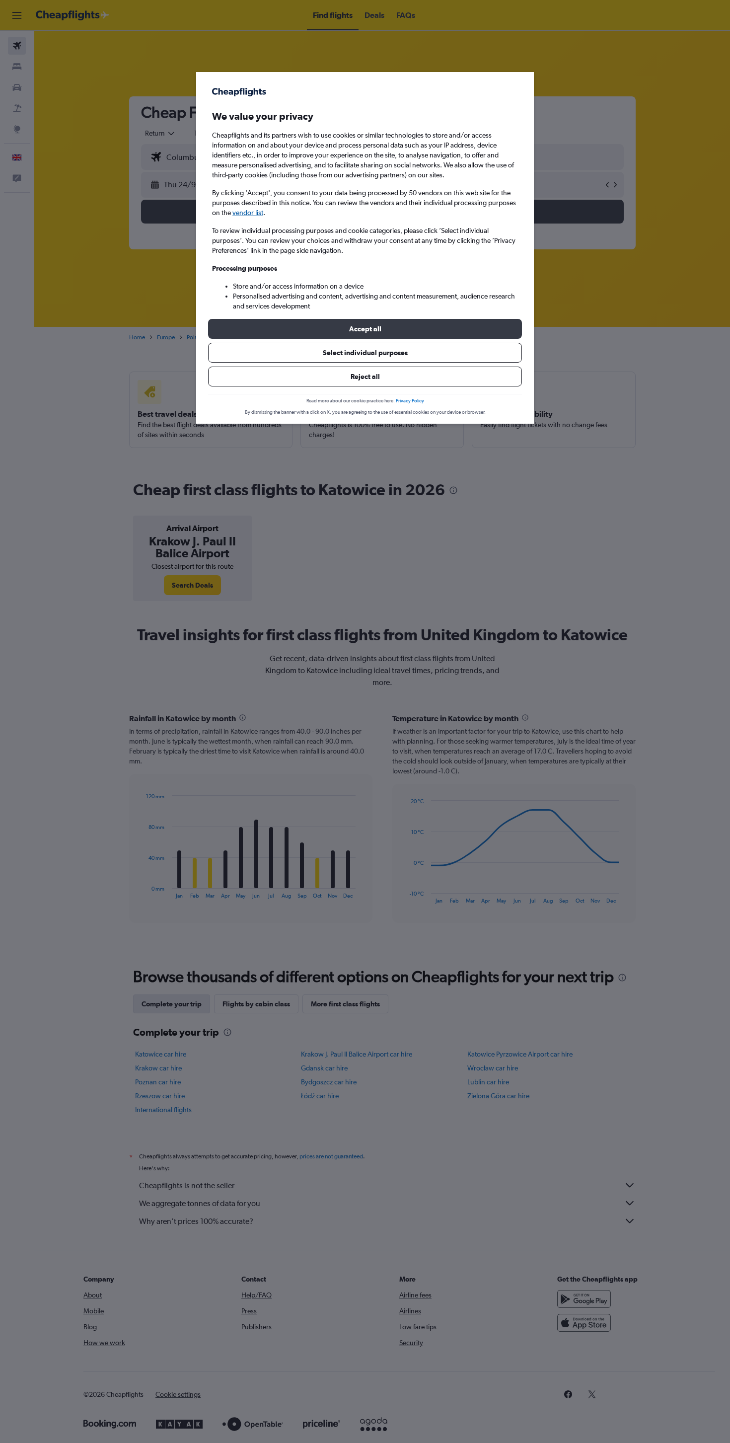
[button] (365, 329)
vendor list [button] (247, 213)
